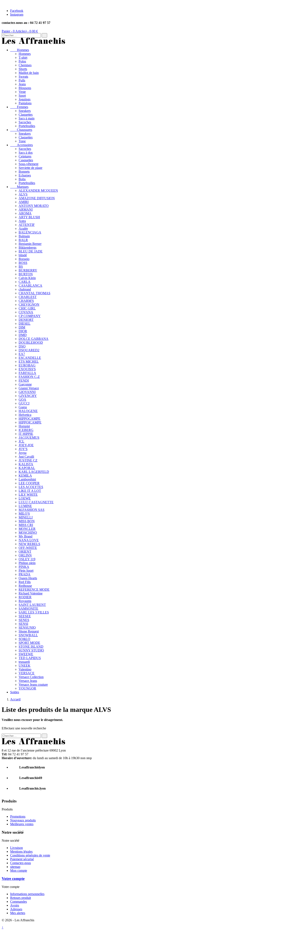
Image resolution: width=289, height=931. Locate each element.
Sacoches (25, 122)
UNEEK (24, 665)
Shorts (23, 69)
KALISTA (26, 464)
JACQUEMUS (29, 437)
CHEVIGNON (29, 304)
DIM (22, 327)
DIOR (23, 331)
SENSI (23, 624)
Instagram (16, 14)
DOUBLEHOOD (31, 342)
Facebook (16, 10)
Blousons (25, 88)
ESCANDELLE (30, 358)
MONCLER (27, 529)
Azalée (23, 228)
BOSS (23, 263)
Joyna (22, 453)
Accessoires (21, 145)
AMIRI (24, 202)
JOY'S (23, 449)
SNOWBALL (28, 635)
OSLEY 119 (27, 559)
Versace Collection (31, 677)
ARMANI (26, 209)
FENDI (24, 380)
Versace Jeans (28, 681)
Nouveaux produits (23, 820)
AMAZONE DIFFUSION (37, 198)
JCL (21, 441)
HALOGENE (28, 411)
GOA (22, 399)
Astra (22, 221)
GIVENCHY (28, 396)
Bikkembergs (27, 247)
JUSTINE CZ (28, 460)
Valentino (25, 669)
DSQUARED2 (29, 350)
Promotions (17, 816)
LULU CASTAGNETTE (36, 502)
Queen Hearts (28, 578)
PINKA (24, 567)
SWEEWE (26, 654)
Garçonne (25, 384)
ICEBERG (26, 430)
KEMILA (25, 475)
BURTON (26, 274)
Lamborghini (27, 479)
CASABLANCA (30, 285)
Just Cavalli (26, 456)
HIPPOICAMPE (30, 422)
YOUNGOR (27, 688)
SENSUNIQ (27, 627)
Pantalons (25, 103)
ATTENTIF (27, 225)
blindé (23, 255)
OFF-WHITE (28, 548)
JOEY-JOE (26, 445)
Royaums (25, 601)
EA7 (22, 354)
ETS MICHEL (29, 361)
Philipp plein (27, 563)
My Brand (25, 536)
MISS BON (27, 521)
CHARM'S (26, 301)
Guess (23, 407)
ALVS (23, 194)
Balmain (24, 236)
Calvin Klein (27, 278)
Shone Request (29, 631)
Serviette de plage (30, 168)
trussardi (24, 662)
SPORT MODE (29, 643)
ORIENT (25, 551)
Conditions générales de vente (30, 855)
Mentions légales (21, 851)
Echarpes (25, 175)
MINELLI (26, 517)
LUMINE (25, 506)
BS (21, 266)
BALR (23, 240)
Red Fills (25, 582)
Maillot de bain (29, 73)
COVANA (26, 312)
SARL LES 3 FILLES (34, 612)
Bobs (22, 179)
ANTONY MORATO (34, 206)
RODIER (25, 597)
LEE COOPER (29, 483)
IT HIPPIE (26, 434)
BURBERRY (28, 270)
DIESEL (24, 323)
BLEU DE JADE (31, 251)
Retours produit (20, 898)
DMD (23, 335)
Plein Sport (26, 570)
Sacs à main (26, 118)
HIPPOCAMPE (29, 418)
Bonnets (24, 171)
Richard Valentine (31, 593)
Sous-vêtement (28, 164)
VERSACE (26, 673)
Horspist (24, 426)
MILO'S (24, 513)
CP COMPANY (30, 316)
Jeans (22, 84)
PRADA (24, 574)
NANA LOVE (29, 540)
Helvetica (25, 415)
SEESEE (25, 616)
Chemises (25, 65)
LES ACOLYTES (31, 487)
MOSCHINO (28, 532)
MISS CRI (26, 525)
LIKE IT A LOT (30, 491)
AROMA (25, 213)
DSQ (22, 346)
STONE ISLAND (31, 646)
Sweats (23, 76)
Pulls (22, 80)
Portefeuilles (27, 126)
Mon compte (18, 870)
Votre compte (13, 878)
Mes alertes (17, 913)
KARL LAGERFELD (34, 472)
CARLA (24, 282)
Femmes (19, 107)
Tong (22, 141)
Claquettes (26, 114)
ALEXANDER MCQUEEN (38, 190)
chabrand (25, 289)
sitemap (15, 867)
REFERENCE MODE (34, 589)
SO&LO (24, 639)
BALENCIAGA (30, 232)
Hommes (19, 50)
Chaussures (21, 130)
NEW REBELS (29, 544)
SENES (24, 620)
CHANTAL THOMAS (34, 293)
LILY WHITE (28, 494)
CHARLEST (28, 297)
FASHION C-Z (29, 377)
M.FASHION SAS (31, 510)
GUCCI (24, 403)
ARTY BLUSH (29, 217)
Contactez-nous (20, 863)
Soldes (14, 692)
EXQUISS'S (27, 369)
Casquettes (26, 160)
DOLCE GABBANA (33, 339)
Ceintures (25, 156)
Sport (22, 95)
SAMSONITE (28, 608)
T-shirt (23, 57)
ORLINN (25, 555)
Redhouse (25, 586)
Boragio (24, 259)
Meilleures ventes (21, 824)
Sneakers (25, 111)
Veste (22, 92)
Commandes (18, 901)
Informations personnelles (27, 894)
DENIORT (26, 320)
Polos (22, 61)
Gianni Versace (29, 388)
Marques (19, 187)
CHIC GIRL (27, 308)
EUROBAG (27, 365)
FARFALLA (27, 373)
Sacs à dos (26, 152)
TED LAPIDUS (30, 658)
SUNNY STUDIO (31, 650)
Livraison (16, 848)
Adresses (16, 909)
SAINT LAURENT (32, 605)
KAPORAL (27, 468)
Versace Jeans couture (33, 684)
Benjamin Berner (30, 244)
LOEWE (25, 498)
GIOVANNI (27, 392)
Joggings (24, 99)
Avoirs (14, 905)
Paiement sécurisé (22, 859)
